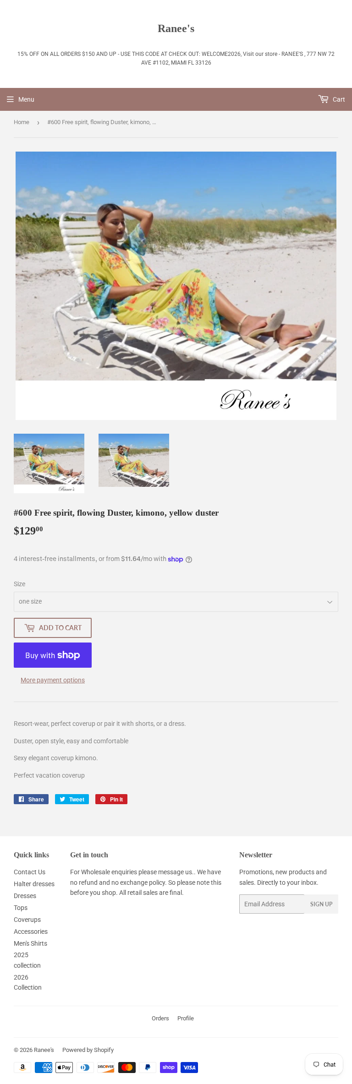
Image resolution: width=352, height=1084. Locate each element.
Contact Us (29, 872)
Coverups (27, 919)
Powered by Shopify (88, 1049)
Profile (185, 1018)
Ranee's (176, 28)
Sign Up (321, 904)
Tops (21, 907)
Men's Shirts (30, 943)
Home (21, 122)
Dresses (25, 895)
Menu (26, 99)
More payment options (53, 680)
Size (19, 584)
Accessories (31, 931)
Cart (338, 99)
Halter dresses (34, 884)
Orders (160, 1018)
